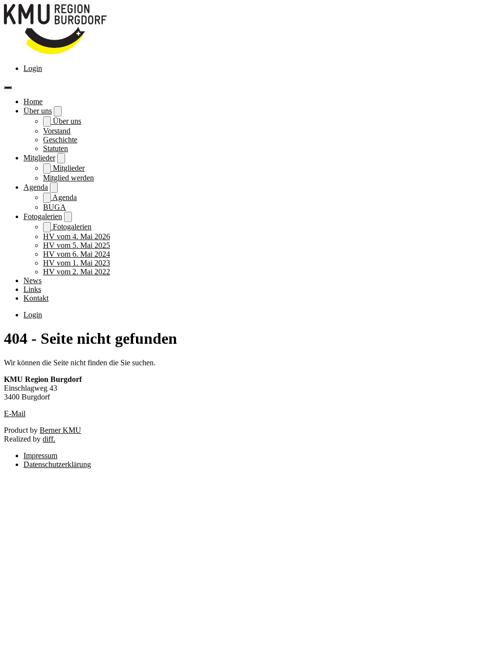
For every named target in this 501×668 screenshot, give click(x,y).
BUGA (54, 207)
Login (32, 68)
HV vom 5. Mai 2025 (76, 245)
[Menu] (8, 87)
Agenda (35, 187)
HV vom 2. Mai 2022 (76, 271)
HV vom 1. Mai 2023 (76, 263)
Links (32, 289)
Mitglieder (39, 158)
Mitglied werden (68, 178)
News (32, 280)
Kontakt (35, 298)
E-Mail (14, 413)
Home (33, 101)
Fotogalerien (42, 216)
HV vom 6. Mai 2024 (76, 254)
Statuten (55, 148)
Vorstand (56, 131)
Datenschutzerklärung (57, 464)
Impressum (40, 455)
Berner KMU (60, 430)
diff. (49, 439)
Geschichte (60, 139)
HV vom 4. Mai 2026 (76, 236)
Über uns (37, 111)
